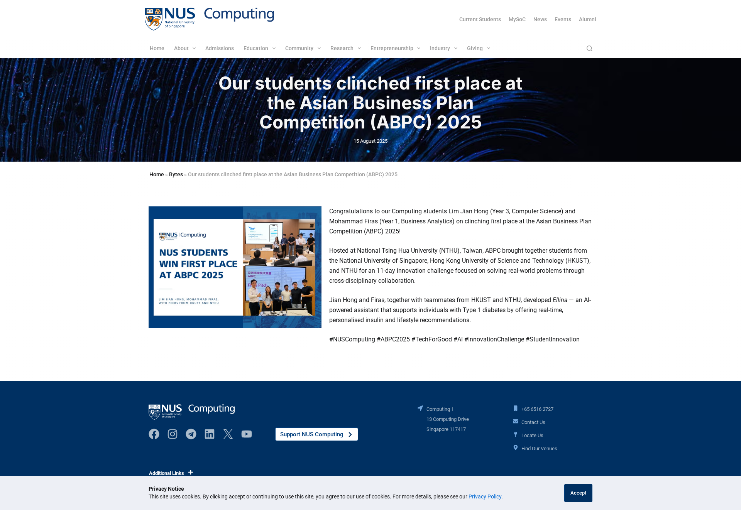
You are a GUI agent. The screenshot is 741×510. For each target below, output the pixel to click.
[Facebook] (154, 434)
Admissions (219, 48)
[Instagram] (172, 434)
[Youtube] (246, 434)
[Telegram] (191, 434)
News (540, 19)
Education (256, 48)
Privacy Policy (485, 496)
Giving (475, 48)
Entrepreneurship (391, 48)
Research (342, 48)
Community (299, 48)
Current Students (480, 19)
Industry (440, 48)
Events (563, 19)
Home (157, 48)
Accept (578, 493)
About (181, 48)
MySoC (517, 19)
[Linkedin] (209, 434)
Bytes (176, 174)
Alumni (587, 19)
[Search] (589, 48)
